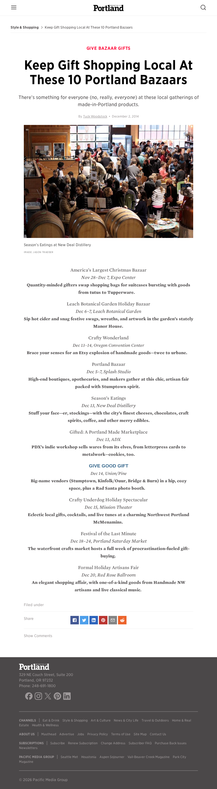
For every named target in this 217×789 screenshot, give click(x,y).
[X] (48, 696)
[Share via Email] (112, 620)
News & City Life (126, 720)
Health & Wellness (45, 725)
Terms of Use (120, 734)
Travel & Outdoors (155, 720)
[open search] (203, 8)
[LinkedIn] (67, 696)
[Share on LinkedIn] (93, 620)
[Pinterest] (57, 696)
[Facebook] (29, 696)
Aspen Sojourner (112, 757)
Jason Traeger (43, 252)
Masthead (48, 734)
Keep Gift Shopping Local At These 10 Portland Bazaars (89, 27)
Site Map (140, 734)
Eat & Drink (51, 720)
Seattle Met (69, 757)
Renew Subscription (83, 743)
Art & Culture (101, 720)
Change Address (113, 743)
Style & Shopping (25, 27)
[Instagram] (38, 696)
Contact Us (158, 734)
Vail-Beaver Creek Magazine (149, 757)
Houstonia (88, 757)
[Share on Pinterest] (103, 620)
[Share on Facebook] (74, 620)
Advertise (66, 734)
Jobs (80, 734)
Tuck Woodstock (95, 116)
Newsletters (28, 748)
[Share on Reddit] (122, 620)
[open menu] (13, 8)
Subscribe (57, 743)
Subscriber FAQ (140, 743)
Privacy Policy (97, 734)
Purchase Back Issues (171, 743)
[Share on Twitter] (84, 620)
